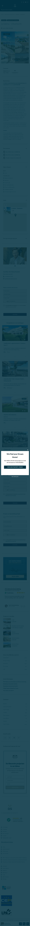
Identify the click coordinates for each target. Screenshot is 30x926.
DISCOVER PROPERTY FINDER (15, 467)
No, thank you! (15, 476)
